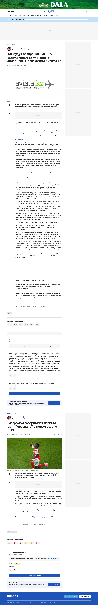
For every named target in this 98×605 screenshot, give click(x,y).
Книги (15, 15)
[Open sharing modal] (9, 117)
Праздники (44, 15)
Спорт (9, 413)
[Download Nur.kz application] (49, 4)
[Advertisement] (49, 30)
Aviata (9, 313)
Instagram (55, 403)
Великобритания (12, 531)
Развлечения (26, 15)
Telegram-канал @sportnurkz (41, 517)
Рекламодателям (84, 596)
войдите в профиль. (53, 346)
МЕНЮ (12, 11)
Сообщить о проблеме (71, 596)
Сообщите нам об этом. (38, 306)
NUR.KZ (17, 108)
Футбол (14, 413)
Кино (20, 15)
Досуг (9, 15)
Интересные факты (36, 15)
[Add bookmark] (9, 123)
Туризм (51, 15)
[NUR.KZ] (49, 11)
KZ (79, 11)
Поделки (56, 15)
